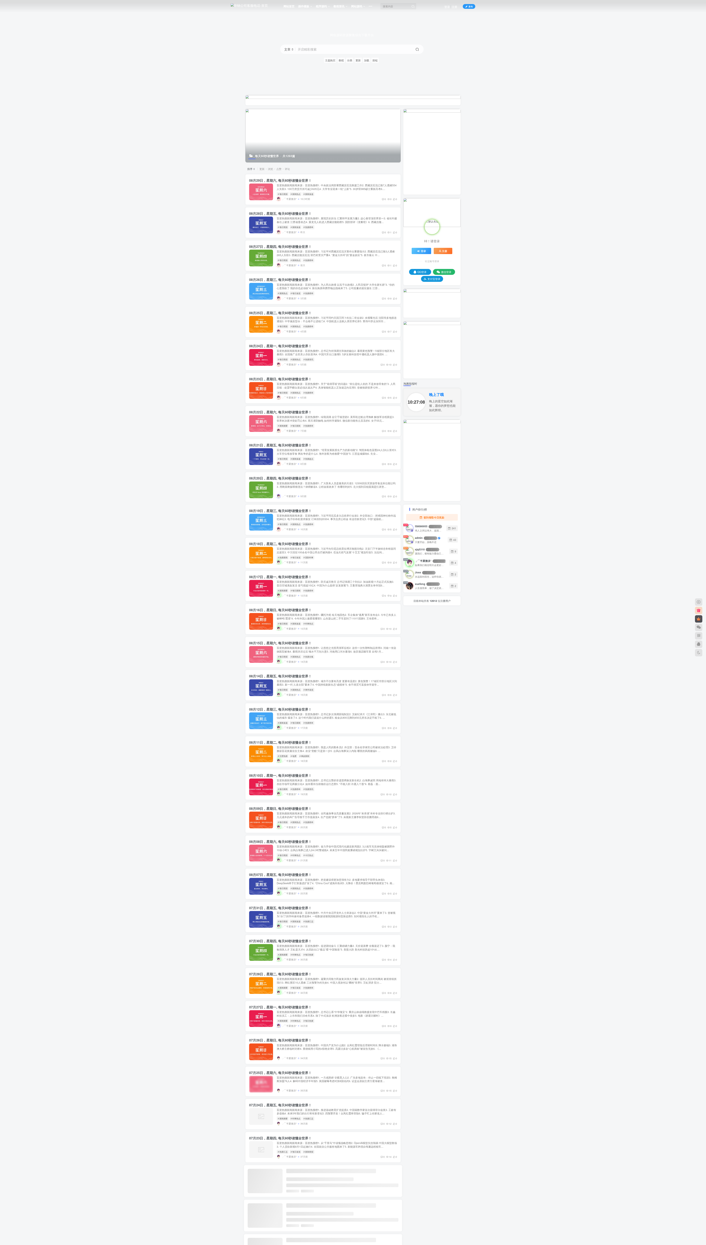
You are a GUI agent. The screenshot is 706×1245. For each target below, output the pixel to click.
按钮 (375, 60)
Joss (424, 572)
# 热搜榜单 (308, 227)
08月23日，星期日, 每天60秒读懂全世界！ (280, 379)
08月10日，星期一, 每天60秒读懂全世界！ (280, 775)
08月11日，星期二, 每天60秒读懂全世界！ (280, 742)
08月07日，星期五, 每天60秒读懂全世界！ (280, 874)
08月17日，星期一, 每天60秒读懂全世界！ (280, 576)
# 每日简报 (283, 194)
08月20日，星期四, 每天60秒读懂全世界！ (280, 478)
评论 (287, 169)
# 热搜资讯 (308, 359)
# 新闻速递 (308, 194)
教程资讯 (339, 6)
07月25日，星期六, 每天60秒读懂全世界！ (280, 1072)
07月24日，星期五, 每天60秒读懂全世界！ (280, 1105)
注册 (454, 7)
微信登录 (446, 272)
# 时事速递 (308, 1184)
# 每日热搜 (308, 954)
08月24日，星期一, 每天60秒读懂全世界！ (280, 346)
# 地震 (293, 755)
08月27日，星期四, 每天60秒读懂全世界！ (280, 246)
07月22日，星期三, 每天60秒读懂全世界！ (280, 1171)
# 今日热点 (308, 855)
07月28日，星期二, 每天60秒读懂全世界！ (280, 974)
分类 (349, 60)
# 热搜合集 (308, 656)
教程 (341, 60)
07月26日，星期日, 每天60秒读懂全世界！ (280, 1040)
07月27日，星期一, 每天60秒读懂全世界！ (280, 1007)
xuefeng (426, 584)
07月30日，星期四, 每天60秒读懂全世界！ (280, 941)
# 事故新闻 (304, 755)
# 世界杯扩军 (309, 1217)
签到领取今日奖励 (433, 517)
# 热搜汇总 (308, 921)
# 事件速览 (308, 689)
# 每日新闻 (295, 425)
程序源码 (321, 6)
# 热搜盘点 (308, 458)
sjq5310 (426, 549)
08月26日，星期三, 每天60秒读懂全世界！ (280, 279)
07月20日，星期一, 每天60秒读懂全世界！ (280, 1204)
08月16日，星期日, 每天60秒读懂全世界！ (280, 610)
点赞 (278, 169)
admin (425, 538)
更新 (358, 60)
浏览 (270, 169)
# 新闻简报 (308, 1151)
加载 (366, 60)
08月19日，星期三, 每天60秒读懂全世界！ (280, 510)
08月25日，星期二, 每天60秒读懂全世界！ (280, 312)
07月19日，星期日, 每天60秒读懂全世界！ (280, 1237)
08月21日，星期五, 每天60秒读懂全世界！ (280, 445)
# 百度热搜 (283, 755)
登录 (447, 7)
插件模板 (303, 6)
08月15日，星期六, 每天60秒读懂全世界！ (280, 643)
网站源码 (356, 6)
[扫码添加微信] (698, 627)
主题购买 (330, 60)
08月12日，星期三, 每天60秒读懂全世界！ (280, 709)
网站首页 (289, 6)
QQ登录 (422, 272)
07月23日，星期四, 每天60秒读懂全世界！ (280, 1138)
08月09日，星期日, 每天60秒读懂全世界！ (280, 808)
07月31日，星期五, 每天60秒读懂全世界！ (280, 908)
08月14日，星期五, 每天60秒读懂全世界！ (280, 676)
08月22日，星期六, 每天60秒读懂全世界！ (280, 412)
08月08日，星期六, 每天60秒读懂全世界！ (280, 841)
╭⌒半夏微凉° (429, 561)
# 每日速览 (295, 293)
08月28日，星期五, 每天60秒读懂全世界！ (280, 213)
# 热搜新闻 (283, 557)
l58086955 (427, 526)
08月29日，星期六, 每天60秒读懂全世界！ (280, 180)
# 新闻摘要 (283, 425)
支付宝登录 (433, 279)
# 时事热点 (308, 623)
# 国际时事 (308, 557)
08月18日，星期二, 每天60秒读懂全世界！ (280, 543)
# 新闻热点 (295, 194)
